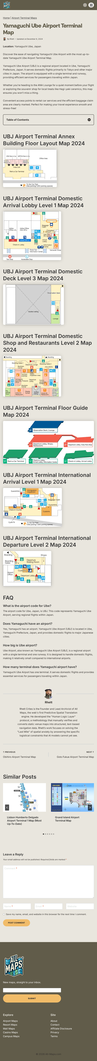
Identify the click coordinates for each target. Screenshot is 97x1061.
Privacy (55, 1032)
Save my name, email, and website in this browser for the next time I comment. (46, 914)
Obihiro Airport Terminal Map (19, 754)
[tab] (43, 834)
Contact (55, 1024)
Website (72, 906)
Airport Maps (10, 1021)
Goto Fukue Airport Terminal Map (75, 754)
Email (40, 906)
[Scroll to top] (93, 1052)
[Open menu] (91, 5)
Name (8, 906)
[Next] (90, 808)
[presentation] (24, 797)
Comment (10, 868)
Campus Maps (11, 1036)
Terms (54, 1036)
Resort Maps (10, 1024)
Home (6, 17)
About (54, 1021)
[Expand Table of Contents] (89, 119)
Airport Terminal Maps (24, 17)
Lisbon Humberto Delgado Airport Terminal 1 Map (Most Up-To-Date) (24, 820)
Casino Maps (10, 1032)
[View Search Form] (85, 5)
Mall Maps (9, 1028)
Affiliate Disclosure (61, 1028)
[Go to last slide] (7, 808)
